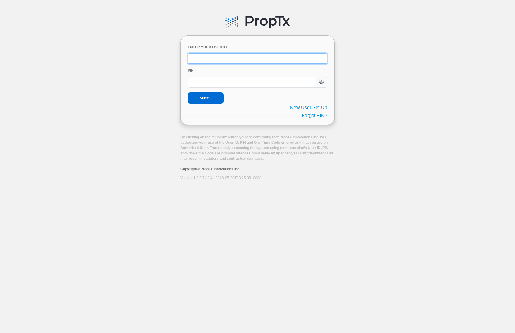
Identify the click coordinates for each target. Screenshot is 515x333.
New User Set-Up (308, 107)
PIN (191, 71)
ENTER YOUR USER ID (207, 47)
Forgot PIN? (314, 115)
